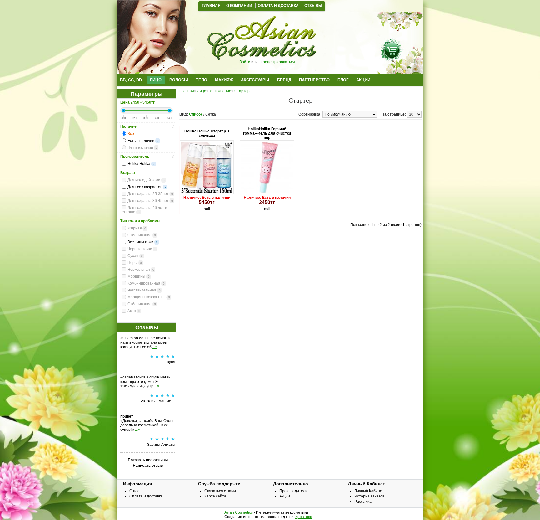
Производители (293, 491)
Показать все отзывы (148, 460)
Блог (343, 80)
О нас (134, 491)
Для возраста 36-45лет (150, 200)
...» (155, 347)
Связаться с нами (220, 491)
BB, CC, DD (131, 80)
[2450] (129, 116)
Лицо (156, 80)
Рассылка (363, 501)
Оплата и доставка (278, 5)
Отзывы (313, 5)
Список (195, 114)
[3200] (141, 116)
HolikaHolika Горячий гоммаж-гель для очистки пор (267, 133)
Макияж (224, 80)
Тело (201, 80)
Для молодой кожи (146, 180)
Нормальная (141, 269)
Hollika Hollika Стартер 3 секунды (206, 133)
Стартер (242, 91)
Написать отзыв (148, 465)
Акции (363, 80)
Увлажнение (220, 91)
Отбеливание (142, 235)
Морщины (139, 276)
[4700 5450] (164, 116)
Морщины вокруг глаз (149, 297)
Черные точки (142, 249)
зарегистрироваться (277, 62)
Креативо (303, 517)
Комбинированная (146, 283)
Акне (134, 311)
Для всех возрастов (147, 187)
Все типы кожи (143, 242)
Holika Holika (141, 164)
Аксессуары (255, 80)
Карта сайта (215, 496)
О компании (239, 5)
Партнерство (314, 80)
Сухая (135, 256)
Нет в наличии (143, 147)
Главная (211, 5)
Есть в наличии (143, 140)
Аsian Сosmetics (238, 512)
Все (131, 133)
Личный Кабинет (369, 491)
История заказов (369, 496)
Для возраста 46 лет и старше (144, 209)
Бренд (284, 80)
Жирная (137, 228)
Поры (135, 262)
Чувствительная (144, 290)
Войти (244, 62)
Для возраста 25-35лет (150, 194)
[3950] (152, 116)
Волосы (178, 80)
